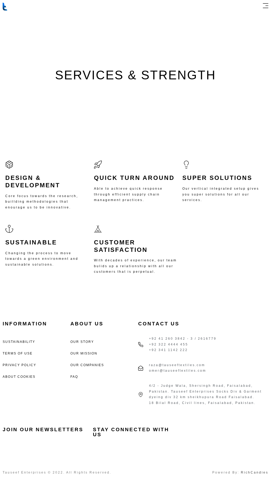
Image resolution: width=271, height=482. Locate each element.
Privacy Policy (19, 365)
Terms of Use (18, 353)
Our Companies (87, 365)
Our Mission (83, 353)
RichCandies (254, 472)
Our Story (82, 342)
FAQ (74, 377)
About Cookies (19, 377)
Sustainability (19, 342)
